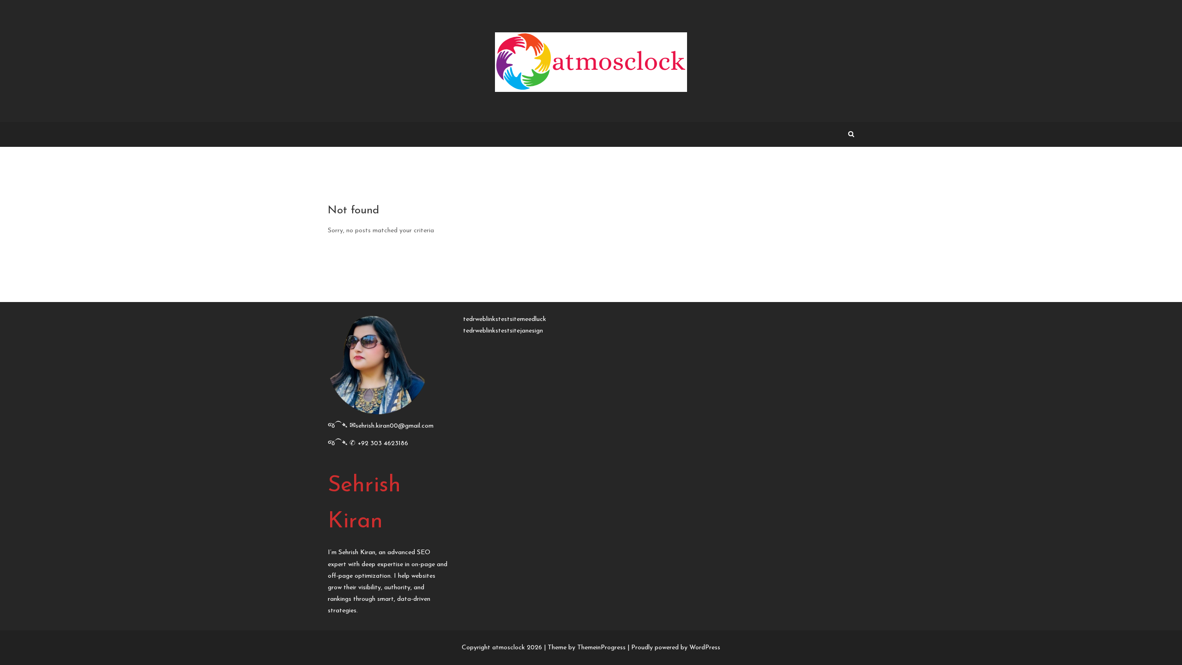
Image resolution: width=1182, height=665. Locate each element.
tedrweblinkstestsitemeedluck (504, 319)
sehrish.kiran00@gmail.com (395, 426)
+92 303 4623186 (383, 443)
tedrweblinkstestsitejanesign (503, 330)
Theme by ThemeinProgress (587, 647)
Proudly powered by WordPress (675, 647)
